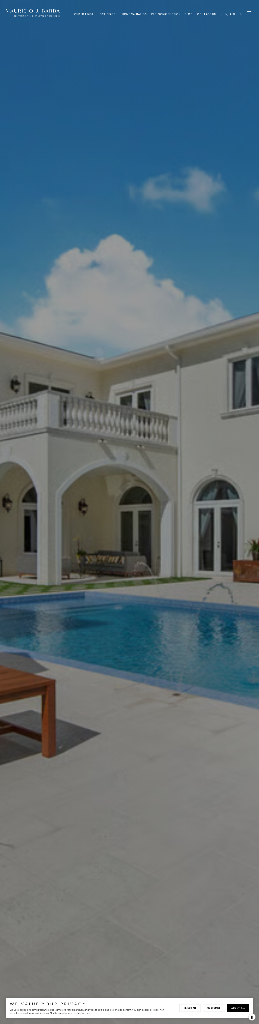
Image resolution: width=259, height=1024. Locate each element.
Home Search (108, 13)
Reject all (190, 1007)
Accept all (238, 1007)
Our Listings (83, 13)
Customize (213, 1007)
